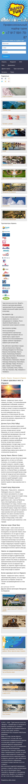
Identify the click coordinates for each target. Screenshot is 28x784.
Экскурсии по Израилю (9, 192)
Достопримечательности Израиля (12, 178)
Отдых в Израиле (7, 96)
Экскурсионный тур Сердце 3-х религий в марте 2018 (13, 692)
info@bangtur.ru (18, 776)
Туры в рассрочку (19, 69)
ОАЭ (20, 62)
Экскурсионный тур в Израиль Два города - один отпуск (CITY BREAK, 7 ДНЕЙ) (13, 609)
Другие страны (6, 69)
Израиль (4, 62)
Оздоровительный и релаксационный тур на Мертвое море (13, 671)
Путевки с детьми (7, 124)
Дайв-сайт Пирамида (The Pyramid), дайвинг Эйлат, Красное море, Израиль (13, 650)
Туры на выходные (7, 137)
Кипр (3, 65)
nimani (13, 780)
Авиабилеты (6, 206)
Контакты (4, 72)
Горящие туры (6, 110)
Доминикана (11, 65)
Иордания (13, 62)
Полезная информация (9, 219)
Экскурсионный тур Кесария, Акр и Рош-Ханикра (12, 713)
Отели (4, 151)
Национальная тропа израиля (11, 628)
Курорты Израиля (7, 165)
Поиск (12, 72)
